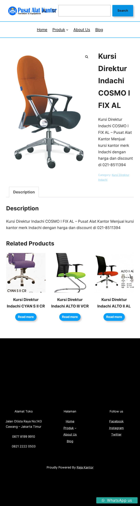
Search (122, 10)
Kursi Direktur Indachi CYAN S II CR (26, 302)
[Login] (44, 11)
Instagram (116, 428)
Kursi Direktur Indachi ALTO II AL (114, 302)
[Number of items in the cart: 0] (53, 11)
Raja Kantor (85, 467)
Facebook (116, 421)
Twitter (116, 434)
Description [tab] (24, 192)
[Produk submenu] (67, 29)
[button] (87, 57)
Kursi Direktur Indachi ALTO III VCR (70, 302)
